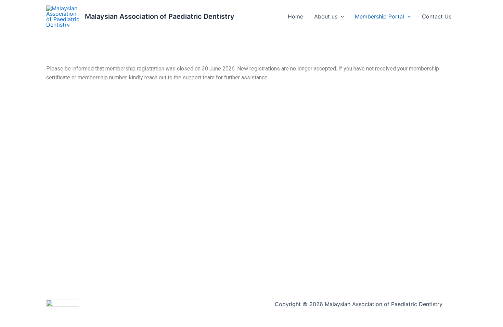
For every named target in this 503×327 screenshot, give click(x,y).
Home (295, 16)
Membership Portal (379, 16)
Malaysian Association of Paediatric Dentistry (159, 16)
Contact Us (436, 16)
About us (325, 16)
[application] (340, 16)
